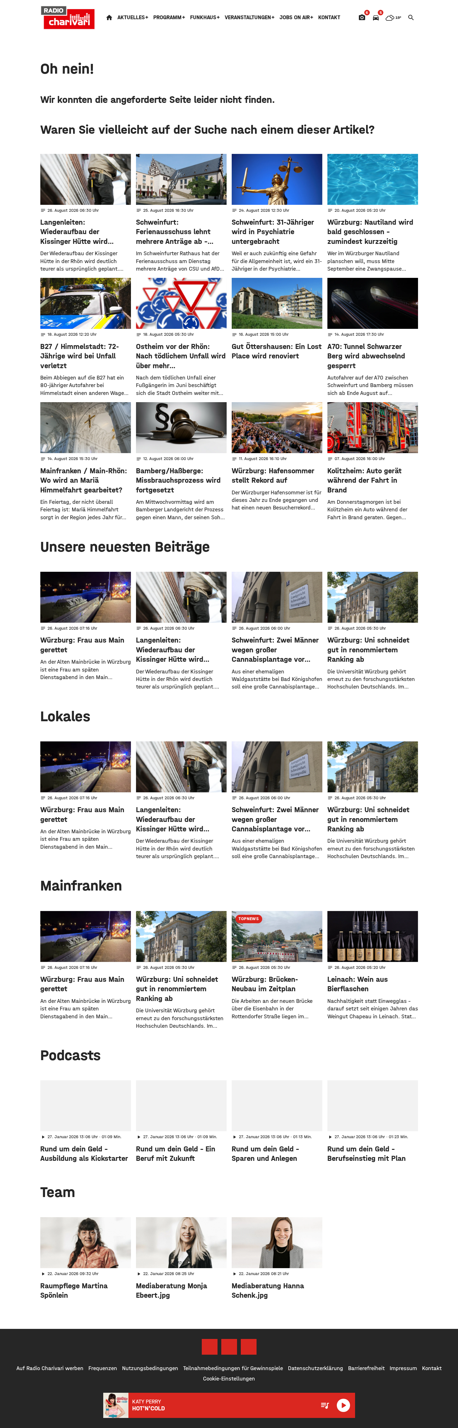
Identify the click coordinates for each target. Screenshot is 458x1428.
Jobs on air (295, 17)
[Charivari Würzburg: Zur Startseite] (68, 17)
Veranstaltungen (248, 17)
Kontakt (329, 17)
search (411, 17)
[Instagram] (229, 1347)
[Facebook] (210, 1347)
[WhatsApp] (249, 1347)
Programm (167, 17)
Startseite (109, 17)
